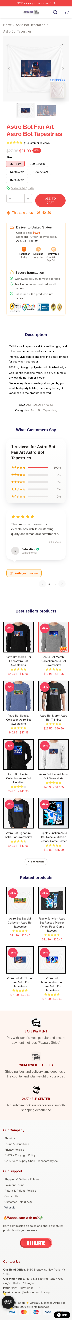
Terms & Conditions (16, 1144)
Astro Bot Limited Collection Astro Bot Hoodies (18, 778)
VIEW (18, 648)
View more (36, 861)
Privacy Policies (14, 1149)
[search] (55, 12)
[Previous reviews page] (42, 583)
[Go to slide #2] (46, 110)
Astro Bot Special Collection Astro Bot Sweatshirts (18, 719)
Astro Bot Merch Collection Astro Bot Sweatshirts (53, 661)
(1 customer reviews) (37, 142)
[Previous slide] (9, 68)
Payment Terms (14, 1185)
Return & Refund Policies (20, 1190)
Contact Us (11, 1196)
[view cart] (66, 12)
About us (10, 1138)
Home (7, 25)
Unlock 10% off (8, 1302)
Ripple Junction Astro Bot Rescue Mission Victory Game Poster (53, 837)
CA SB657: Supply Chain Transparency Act (31, 1160)
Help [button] (64, 1315)
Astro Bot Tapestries (17, 31)
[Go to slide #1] (25, 110)
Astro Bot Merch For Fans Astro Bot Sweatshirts (18, 661)
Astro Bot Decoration (30, 25)
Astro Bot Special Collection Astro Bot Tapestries (20, 922)
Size (9, 157)
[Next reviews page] (62, 583)
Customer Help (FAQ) (18, 1201)
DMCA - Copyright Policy (19, 1155)
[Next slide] (62, 68)
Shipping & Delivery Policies (21, 1179)
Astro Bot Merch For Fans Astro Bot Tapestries (20, 982)
